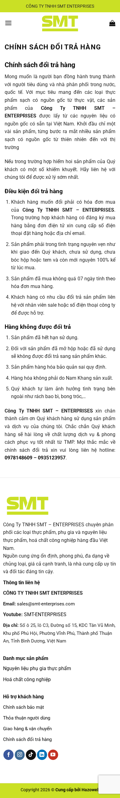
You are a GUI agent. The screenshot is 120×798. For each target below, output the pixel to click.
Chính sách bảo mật (23, 707)
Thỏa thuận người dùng (26, 718)
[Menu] (8, 22)
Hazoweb (91, 789)
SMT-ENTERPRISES (45, 614)
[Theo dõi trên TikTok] (31, 755)
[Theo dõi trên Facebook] (8, 755)
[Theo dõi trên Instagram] (20, 755)
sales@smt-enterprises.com (46, 604)
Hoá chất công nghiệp (27, 679)
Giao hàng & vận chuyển (27, 728)
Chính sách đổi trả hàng (27, 739)
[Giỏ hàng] (112, 23)
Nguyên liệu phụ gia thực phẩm (37, 668)
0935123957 (52, 458)
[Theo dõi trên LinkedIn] (42, 755)
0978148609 (18, 458)
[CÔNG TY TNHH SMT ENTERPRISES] (60, 23)
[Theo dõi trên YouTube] (53, 755)
